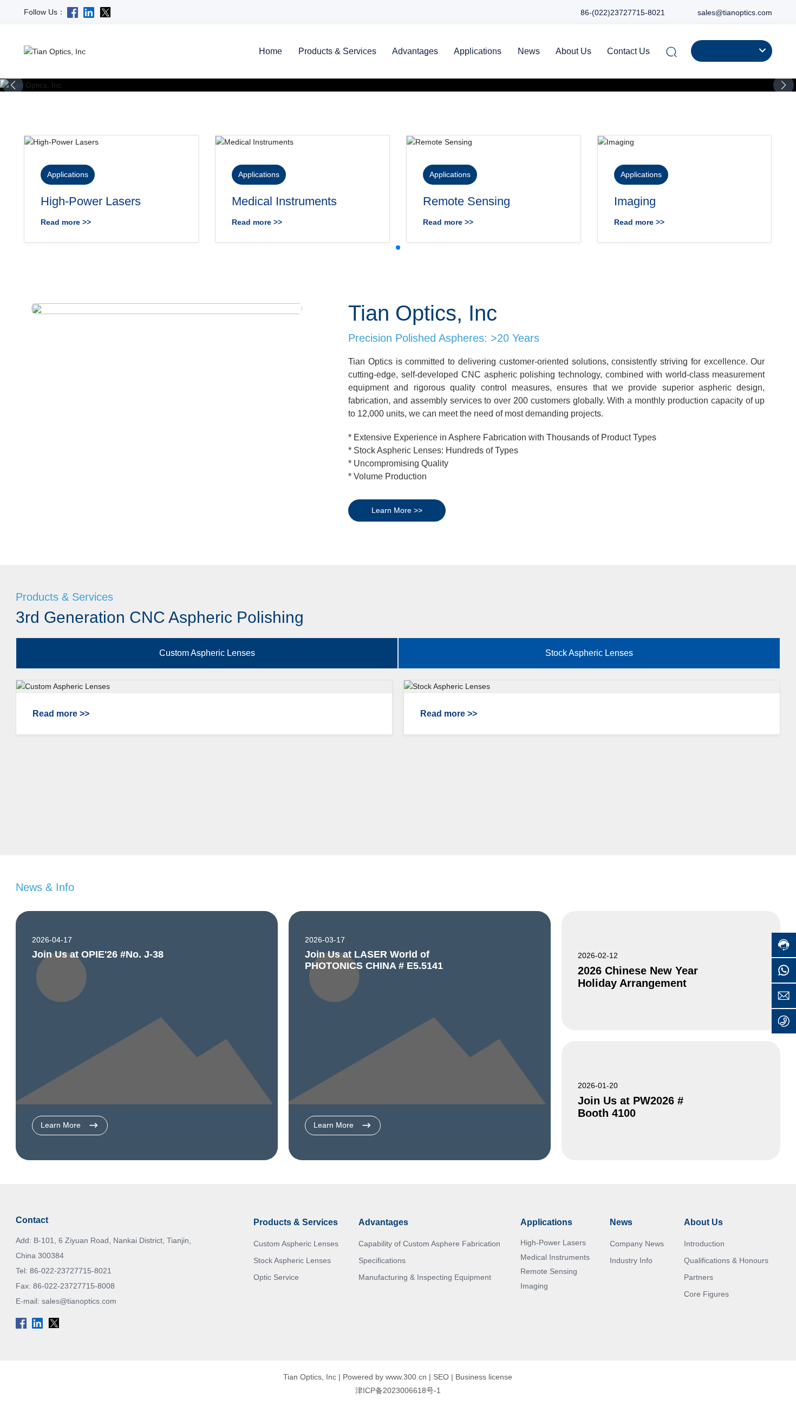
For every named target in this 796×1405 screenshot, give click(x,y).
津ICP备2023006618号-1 (398, 1390)
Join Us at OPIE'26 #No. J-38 (98, 954)
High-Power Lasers (91, 201)
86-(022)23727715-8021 (622, 12)
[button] (783, 85)
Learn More (62, 1125)
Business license (483, 1377)
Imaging (635, 201)
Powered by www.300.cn (385, 1377)
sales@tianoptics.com (734, 12)
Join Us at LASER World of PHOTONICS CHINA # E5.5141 (374, 960)
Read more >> (66, 222)
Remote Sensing (466, 201)
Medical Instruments (284, 201)
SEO (441, 1377)
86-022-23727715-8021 (71, 1270)
